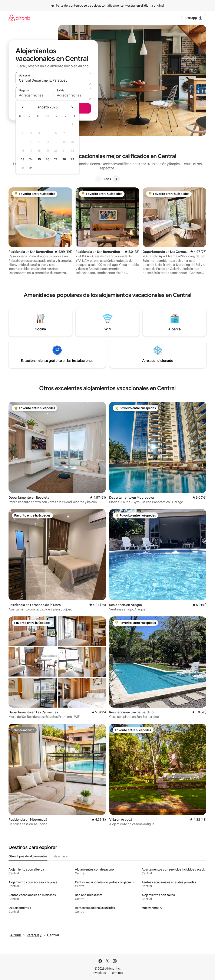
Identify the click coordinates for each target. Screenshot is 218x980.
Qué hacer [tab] (61, 856)
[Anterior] (98, 179)
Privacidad (99, 973)
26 (47, 159)
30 (22, 168)
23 (22, 159)
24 (31, 159)
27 (55, 159)
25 (39, 159)
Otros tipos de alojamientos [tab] (28, 856)
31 (30, 168)
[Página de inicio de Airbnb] (19, 17)
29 (72, 159)
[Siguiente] (116, 179)
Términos (116, 973)
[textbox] (34, 95)
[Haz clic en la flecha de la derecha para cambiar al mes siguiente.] (72, 107)
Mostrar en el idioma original (144, 5)
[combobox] (53, 80)
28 (64, 159)
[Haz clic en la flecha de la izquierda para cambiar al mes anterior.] (23, 107)
